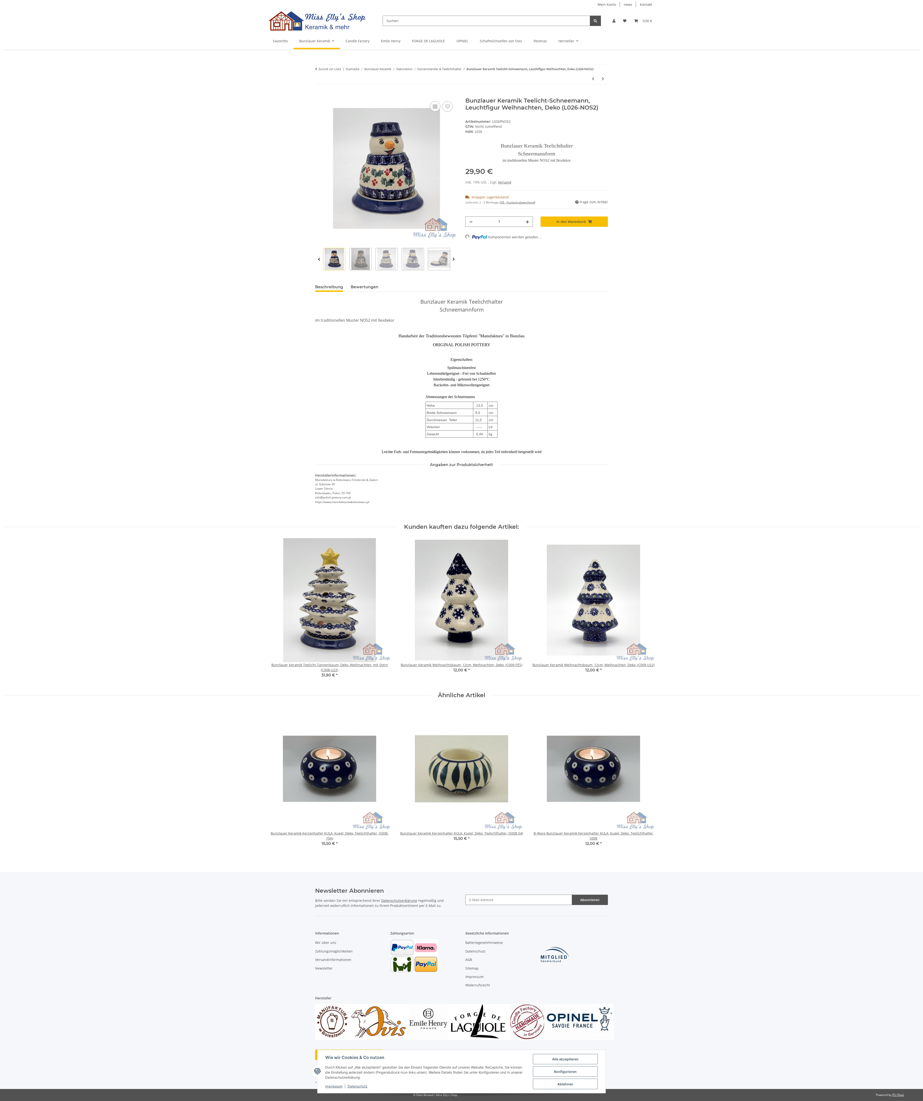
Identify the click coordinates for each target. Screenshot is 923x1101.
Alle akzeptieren (565, 1059)
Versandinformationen (333, 959)
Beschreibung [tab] (329, 287)
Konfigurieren (565, 1072)
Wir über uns (325, 942)
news (628, 4)
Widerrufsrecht (477, 985)
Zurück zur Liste (329, 69)
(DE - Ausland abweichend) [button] (517, 202)
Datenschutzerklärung (399, 900)
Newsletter (324, 968)
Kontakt (646, 4)
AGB (468, 959)
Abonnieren (589, 900)
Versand (504, 182)
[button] (614, 20)
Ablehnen (565, 1084)
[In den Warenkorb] (319, 94)
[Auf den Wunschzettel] (447, 106)
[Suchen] (595, 21)
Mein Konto (607, 4)
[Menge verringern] (471, 222)
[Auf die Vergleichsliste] (435, 106)
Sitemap (472, 968)
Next (454, 259)
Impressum (334, 1086)
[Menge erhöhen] (527, 222)
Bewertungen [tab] (364, 287)
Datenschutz (358, 1086)
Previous (319, 259)
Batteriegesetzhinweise (484, 942)
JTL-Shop (898, 1095)
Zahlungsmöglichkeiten (334, 951)
